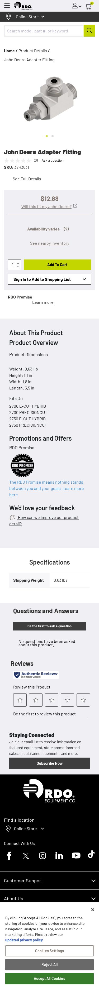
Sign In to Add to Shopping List (42, 279)
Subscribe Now (50, 763)
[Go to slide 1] (47, 136)
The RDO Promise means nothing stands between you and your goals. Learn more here (46, 488)
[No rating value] (19, 160)
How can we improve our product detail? (44, 520)
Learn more (43, 302)
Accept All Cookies (49, 978)
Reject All (49, 964)
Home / (11, 50)
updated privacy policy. (24, 940)
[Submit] (89, 31)
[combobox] (49, 31)
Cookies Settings (49, 951)
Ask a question (53, 160)
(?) (66, 228)
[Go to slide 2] (52, 136)
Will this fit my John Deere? (46, 206)
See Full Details (27, 178)
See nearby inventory (49, 242)
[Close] (92, 910)
